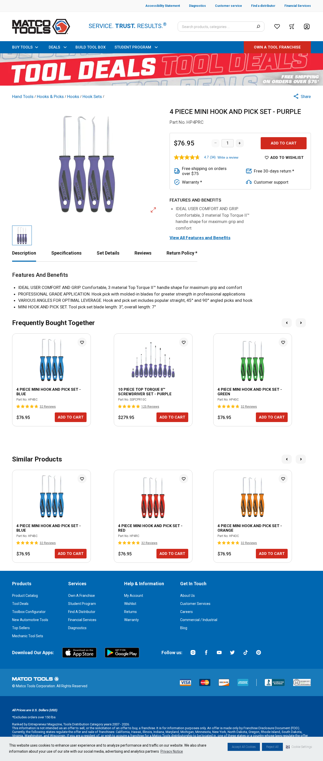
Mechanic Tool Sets (27, 636)
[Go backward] (287, 322)
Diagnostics (77, 628)
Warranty (131, 620)
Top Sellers (21, 628)
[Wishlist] (277, 26)
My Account (133, 596)
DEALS (54, 47)
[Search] (258, 26)
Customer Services (195, 604)
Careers (186, 612)
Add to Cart (284, 143)
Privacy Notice (171, 751)
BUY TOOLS (22, 47)
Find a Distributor (81, 612)
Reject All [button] (272, 747)
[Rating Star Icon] (18, 406)
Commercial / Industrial (198, 620)
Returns (130, 612)
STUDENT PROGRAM (133, 47)
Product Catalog (25, 596)
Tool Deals (20, 604)
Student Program (82, 604)
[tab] (24, 253)
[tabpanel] (161, 291)
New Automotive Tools (30, 620)
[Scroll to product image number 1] (22, 235)
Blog (183, 628)
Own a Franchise (81, 596)
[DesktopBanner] (161, 69)
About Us (187, 596)
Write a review (228, 157)
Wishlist (130, 604)
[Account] (307, 26)
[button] (299, 747)
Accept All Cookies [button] (244, 747)
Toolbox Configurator (29, 612)
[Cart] (292, 26)
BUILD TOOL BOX (90, 47)
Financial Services (82, 620)
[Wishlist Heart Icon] (82, 342)
